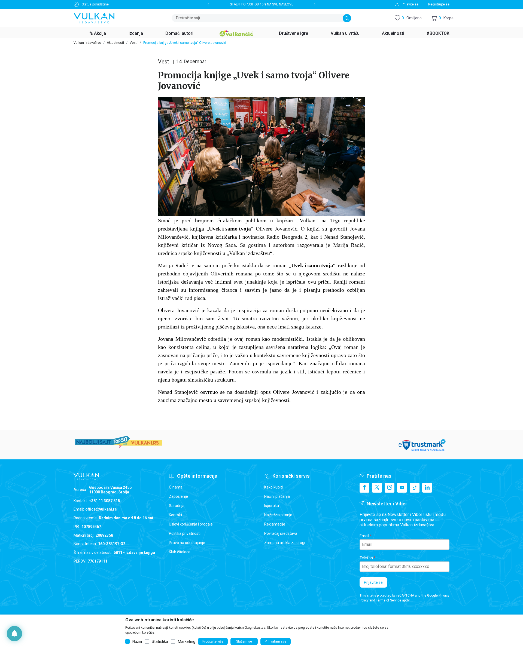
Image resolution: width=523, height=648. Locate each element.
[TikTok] (414, 488)
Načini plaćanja (277, 496)
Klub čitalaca (179, 552)
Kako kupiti (273, 487)
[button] (442, 18)
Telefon (366, 558)
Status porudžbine (95, 4)
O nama (176, 487)
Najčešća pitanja (278, 515)
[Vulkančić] (236, 32)
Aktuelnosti (115, 43)
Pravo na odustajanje (187, 542)
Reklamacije (274, 524)
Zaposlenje (178, 496)
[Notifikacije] (14, 633)
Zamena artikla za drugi (284, 542)
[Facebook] (364, 488)
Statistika (160, 641)
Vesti (134, 43)
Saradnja (176, 505)
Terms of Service (388, 600)
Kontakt (175, 515)
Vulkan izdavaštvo (87, 43)
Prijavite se (373, 582)
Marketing (186, 641)
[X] (377, 488)
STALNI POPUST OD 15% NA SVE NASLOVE (261, 4)
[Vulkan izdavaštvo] (94, 17)
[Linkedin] (427, 488)
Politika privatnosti (184, 533)
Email (364, 536)
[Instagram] (389, 488)
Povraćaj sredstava (280, 533)
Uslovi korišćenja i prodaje (191, 524)
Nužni (137, 641)
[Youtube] (402, 488)
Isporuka (271, 505)
